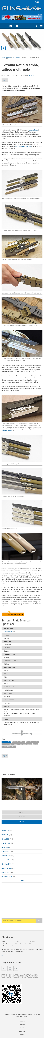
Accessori (15, 741)
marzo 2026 (5, 851)
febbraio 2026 (6, 855)
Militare (4, 744)
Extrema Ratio (34, 130)
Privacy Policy (22, 1031)
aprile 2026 (5, 847)
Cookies (22, 1034)
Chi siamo (22, 1021)
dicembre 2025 (6, 864)
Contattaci (22, 1024)
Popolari (22, 817)
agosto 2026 (6, 830)
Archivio (26, 821)
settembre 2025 (7, 876)
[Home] (22, 8)
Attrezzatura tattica (8, 746)
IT (38, 2)
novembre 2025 (7, 868)
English (5, 80)
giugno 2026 (6, 839)
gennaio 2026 (6, 860)
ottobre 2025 (6, 872)
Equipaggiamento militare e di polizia (20, 744)
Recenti (21, 812)
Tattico (35, 744)
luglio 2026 (5, 835)
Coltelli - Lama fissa (32, 741)
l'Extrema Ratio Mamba (23, 146)
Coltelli (31, 75)
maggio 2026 (6, 843)
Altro (21, 880)
